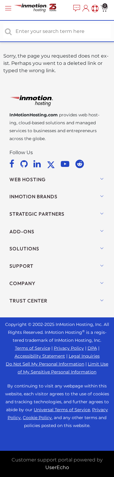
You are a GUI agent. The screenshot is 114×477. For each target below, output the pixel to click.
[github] (25, 164)
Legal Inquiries (84, 356)
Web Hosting (27, 179)
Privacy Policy (69, 348)
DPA (92, 348)
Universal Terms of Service (62, 409)
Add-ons (21, 231)
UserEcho (57, 467)
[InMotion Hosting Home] (41, 8)
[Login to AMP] (85, 8)
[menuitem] (76, 8)
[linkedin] (38, 164)
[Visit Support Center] (94, 8)
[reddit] (79, 164)
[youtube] (66, 164)
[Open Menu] (9, 8)
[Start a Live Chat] (76, 8)
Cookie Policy (37, 417)
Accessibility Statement (40, 356)
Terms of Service (32, 348)
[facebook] (12, 164)
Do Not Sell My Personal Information (45, 364)
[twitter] (52, 164)
